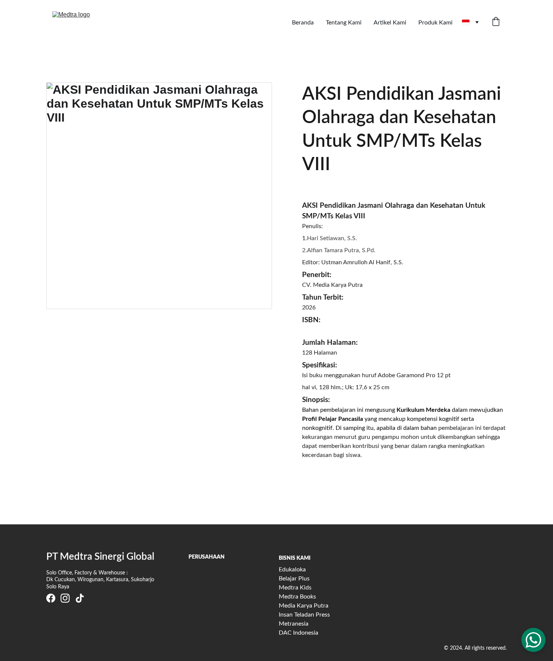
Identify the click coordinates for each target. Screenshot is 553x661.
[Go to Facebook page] (50, 598)
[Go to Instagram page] (65, 598)
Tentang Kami (344, 23)
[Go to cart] (496, 22)
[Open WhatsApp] (533, 640)
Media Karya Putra (303, 606)
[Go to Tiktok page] (79, 598)
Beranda (303, 23)
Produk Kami (435, 23)
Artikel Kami (390, 23)
